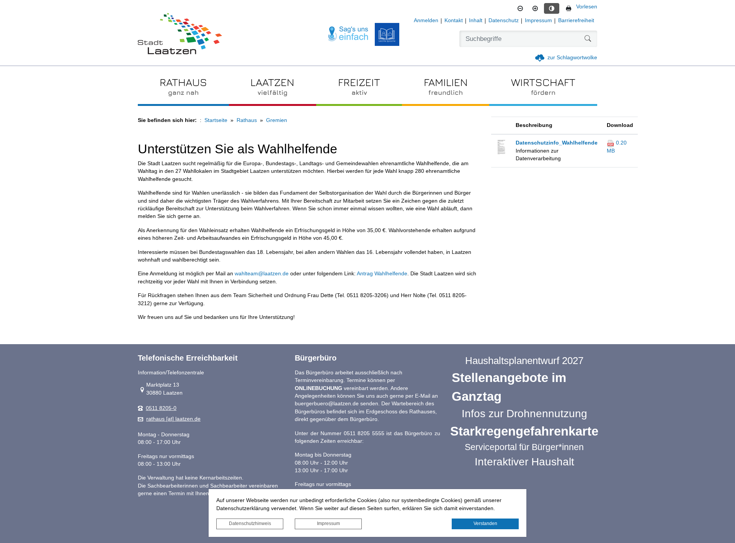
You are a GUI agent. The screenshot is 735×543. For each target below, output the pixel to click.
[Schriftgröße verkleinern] (520, 8)
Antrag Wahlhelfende (382, 273)
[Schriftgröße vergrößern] (535, 8)
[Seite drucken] (568, 8)
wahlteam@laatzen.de (262, 273)
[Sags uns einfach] (348, 34)
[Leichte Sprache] (387, 34)
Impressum (328, 523)
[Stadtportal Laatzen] (180, 34)
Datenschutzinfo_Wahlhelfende (557, 143)
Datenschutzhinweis (250, 523)
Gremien (276, 120)
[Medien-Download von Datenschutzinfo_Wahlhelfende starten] (501, 147)
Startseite (215, 120)
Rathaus (247, 120)
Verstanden (485, 523)
